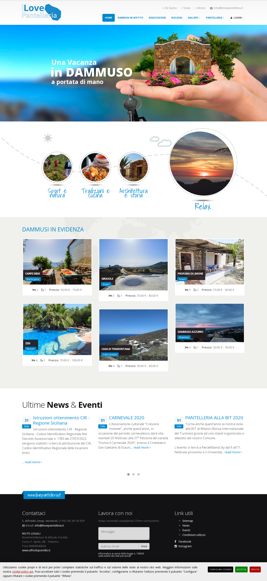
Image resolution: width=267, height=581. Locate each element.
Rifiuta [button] (255, 569)
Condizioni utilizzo (193, 535)
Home (108, 17)
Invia (144, 546)
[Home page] (41, 11)
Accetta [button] (241, 569)
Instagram (184, 546)
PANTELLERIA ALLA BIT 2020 (214, 418)
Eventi (186, 530)
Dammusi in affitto (130, 17)
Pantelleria (214, 17)
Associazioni (157, 17)
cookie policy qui (22, 571)
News (187, 8)
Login (237, 17)
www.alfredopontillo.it (36, 550)
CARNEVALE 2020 (126, 418)
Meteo (201, 8)
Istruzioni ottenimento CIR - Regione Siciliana (61, 420)
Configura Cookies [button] (220, 569)
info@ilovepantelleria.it (49, 525)
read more (33, 462)
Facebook (183, 541)
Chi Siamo (170, 8)
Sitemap (187, 521)
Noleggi (176, 17)
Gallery (193, 17)
